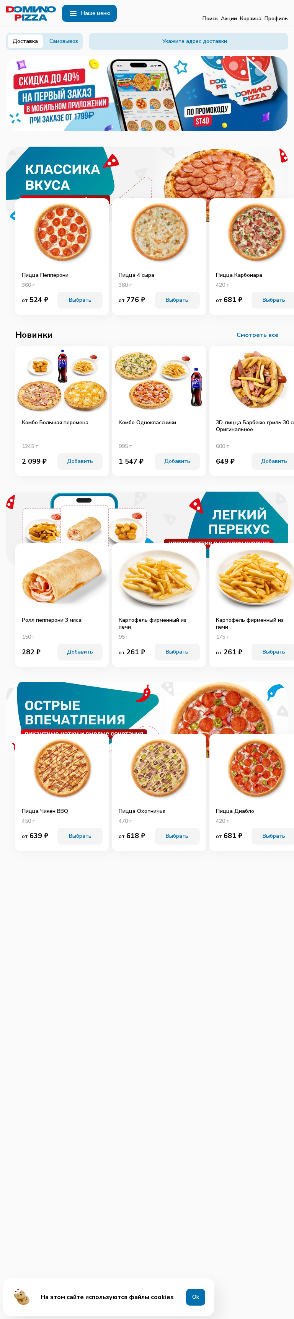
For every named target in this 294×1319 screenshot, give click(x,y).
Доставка (25, 41)
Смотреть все (258, 335)
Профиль (276, 18)
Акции (229, 18)
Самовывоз (63, 41)
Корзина (250, 18)
